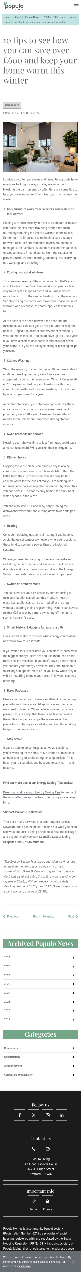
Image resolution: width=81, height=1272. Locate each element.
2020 (7, 1010)
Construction (12, 1057)
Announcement (13, 1065)
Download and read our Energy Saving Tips (31, 792)
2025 (7, 966)
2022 (7, 993)
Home (7, 17)
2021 (7, 1001)
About (18, 17)
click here (25, 1266)
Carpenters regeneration (18, 1074)
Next (71, 916)
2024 (7, 975)
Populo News (32, 17)
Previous (13, 916)
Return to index (43, 916)
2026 (7, 957)
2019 (7, 1019)
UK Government (33, 842)
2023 (46, 17)
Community (12, 105)
